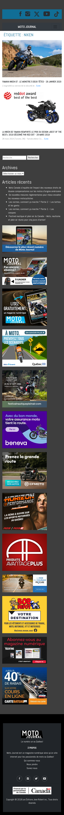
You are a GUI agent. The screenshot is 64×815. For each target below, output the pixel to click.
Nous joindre (32, 764)
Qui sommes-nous (32, 760)
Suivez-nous (32, 768)
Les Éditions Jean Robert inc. (34, 799)
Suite (38, 85)
